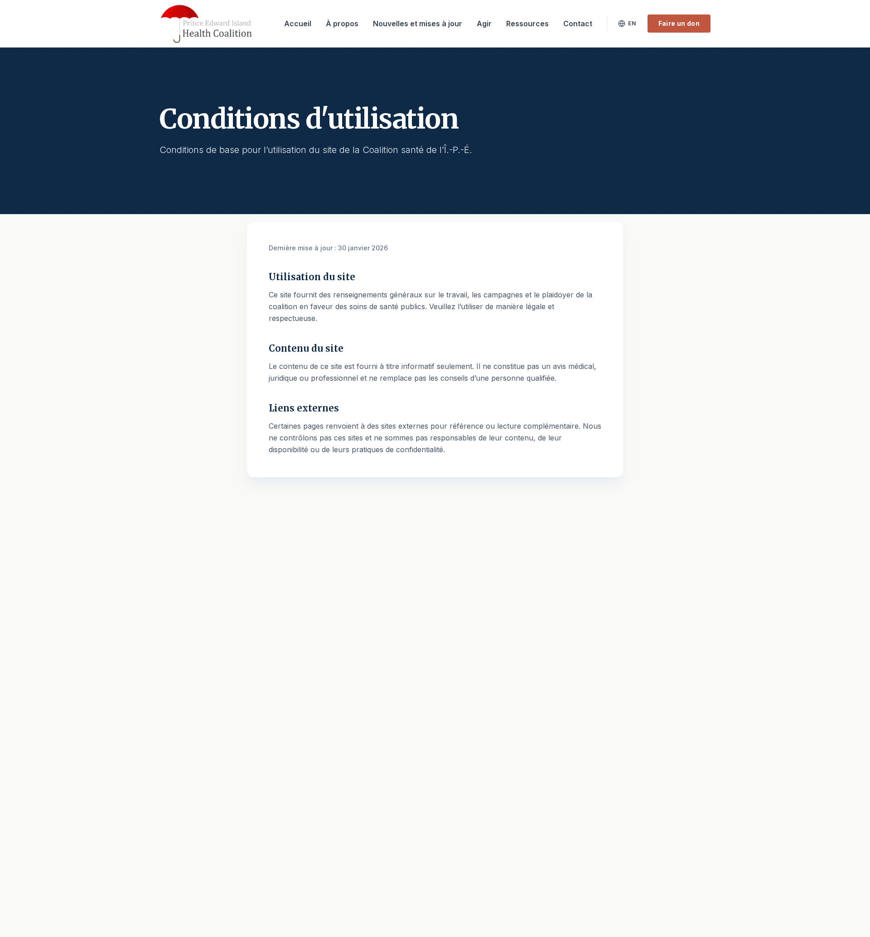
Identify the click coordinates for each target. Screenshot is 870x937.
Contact (577, 23)
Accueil (297, 23)
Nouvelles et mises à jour (417, 23)
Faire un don (679, 23)
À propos (342, 23)
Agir (484, 23)
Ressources (527, 23)
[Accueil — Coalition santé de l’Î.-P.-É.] (206, 23)
